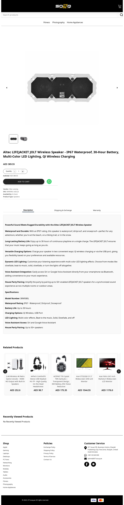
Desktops (6, 456)
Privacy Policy (48, 453)
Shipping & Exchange (63, 210)
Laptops (6, 453)
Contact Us (48, 459)
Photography (8, 484)
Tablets (5, 472)
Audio (5, 475)
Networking (7, 463)
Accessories (7, 478)
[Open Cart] (120, 6)
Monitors (6, 466)
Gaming (6, 450)
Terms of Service (49, 456)
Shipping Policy (49, 450)
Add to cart (24, 181)
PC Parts (6, 459)
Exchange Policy (49, 447)
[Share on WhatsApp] (49, 181)
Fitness (5, 481)
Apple (5, 447)
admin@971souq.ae (95, 458)
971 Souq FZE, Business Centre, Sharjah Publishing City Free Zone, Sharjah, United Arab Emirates (103, 449)
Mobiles (6, 469)
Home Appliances (9, 487)
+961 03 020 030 (93, 455)
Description (28, 210)
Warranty (97, 210)
